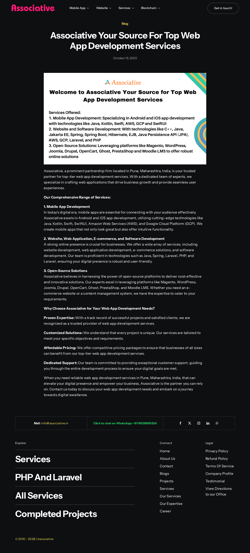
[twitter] (189, 423)
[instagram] (199, 423)
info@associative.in (54, 423)
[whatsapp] (217, 423)
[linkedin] (208, 423)
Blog (125, 23)
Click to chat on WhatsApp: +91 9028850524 (125, 423)
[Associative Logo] (33, 6)
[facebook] (180, 423)
